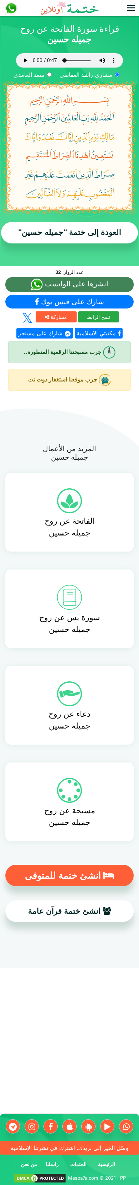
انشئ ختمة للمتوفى (64, 875)
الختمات (78, 1164)
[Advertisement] (69, 1044)
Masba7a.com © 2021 (92, 1177)
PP (123, 1177)
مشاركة (58, 317)
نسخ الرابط (98, 317)
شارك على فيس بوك (71, 301)
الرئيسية (106, 1164)
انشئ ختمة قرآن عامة (65, 911)
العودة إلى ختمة (69, 232)
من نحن (29, 1164)
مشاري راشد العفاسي (86, 74)
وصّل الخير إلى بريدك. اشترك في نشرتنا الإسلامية (70, 1147)
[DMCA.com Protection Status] (40, 1177)
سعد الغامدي (29, 74)
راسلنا (52, 1164)
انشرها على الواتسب (75, 284)
